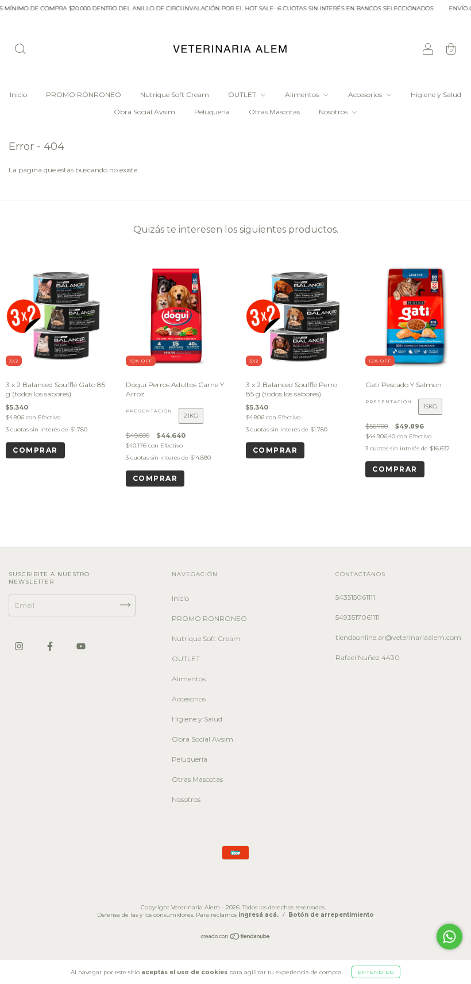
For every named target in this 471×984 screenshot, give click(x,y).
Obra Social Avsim (144, 111)
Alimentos (303, 94)
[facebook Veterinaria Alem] (51, 646)
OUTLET (243, 94)
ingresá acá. (258, 915)
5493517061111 (357, 617)
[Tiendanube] (236, 937)
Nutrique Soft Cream (174, 94)
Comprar (155, 478)
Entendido (376, 972)
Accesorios (366, 94)
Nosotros (334, 111)
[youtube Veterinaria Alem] (81, 646)
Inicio (18, 94)
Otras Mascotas (274, 111)
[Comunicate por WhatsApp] (449, 937)
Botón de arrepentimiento (331, 915)
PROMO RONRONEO (83, 94)
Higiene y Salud (436, 94)
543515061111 (355, 597)
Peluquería (212, 111)
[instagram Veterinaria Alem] (20, 646)
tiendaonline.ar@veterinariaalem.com (398, 637)
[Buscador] (20, 50)
